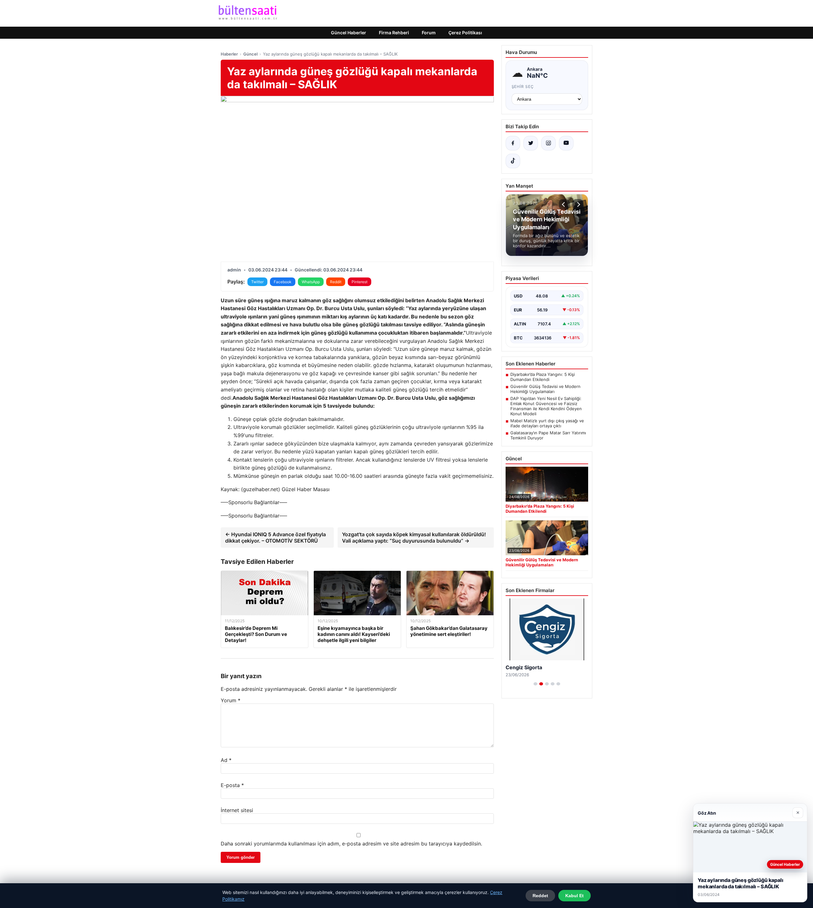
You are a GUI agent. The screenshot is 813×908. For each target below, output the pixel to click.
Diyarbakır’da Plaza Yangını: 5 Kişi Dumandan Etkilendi (542, 377)
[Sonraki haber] (577, 204)
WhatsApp (311, 281)
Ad (226, 760)
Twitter (257, 281)
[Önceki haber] (564, 204)
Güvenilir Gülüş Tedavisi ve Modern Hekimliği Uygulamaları (545, 389)
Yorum (230, 700)
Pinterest (359, 281)
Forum (429, 32)
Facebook (283, 281)
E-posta (232, 785)
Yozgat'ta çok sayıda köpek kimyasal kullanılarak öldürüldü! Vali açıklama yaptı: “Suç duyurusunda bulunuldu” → (414, 537)
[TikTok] (513, 161)
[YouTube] (566, 143)
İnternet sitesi (237, 810)
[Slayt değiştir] (535, 683)
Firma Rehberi (394, 32)
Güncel (250, 54)
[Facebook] (513, 143)
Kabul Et (574, 895)
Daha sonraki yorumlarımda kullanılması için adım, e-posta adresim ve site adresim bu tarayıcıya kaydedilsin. (351, 843)
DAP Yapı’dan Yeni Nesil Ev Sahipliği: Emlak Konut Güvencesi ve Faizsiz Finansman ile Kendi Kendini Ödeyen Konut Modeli (546, 406)
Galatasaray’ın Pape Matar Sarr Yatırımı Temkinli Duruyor (548, 435)
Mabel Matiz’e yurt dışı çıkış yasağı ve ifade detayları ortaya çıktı (547, 423)
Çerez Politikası (465, 32)
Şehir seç (523, 86)
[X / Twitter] (530, 143)
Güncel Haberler (348, 32)
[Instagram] (548, 143)
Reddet (540, 895)
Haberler (229, 54)
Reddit (335, 281)
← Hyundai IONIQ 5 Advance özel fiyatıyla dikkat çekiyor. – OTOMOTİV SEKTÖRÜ (275, 537)
